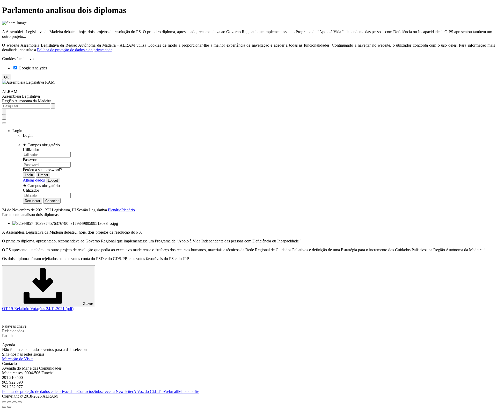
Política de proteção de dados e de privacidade (74, 50)
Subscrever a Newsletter (113, 391)
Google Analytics (32, 68)
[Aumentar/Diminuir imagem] (20, 402)
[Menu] (4, 123)
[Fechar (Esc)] (4, 402)
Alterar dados (34, 180)
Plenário (114, 210)
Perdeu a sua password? (42, 170)
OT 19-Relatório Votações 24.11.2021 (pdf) (38, 308)
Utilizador (31, 149)
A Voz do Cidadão (148, 391)
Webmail (171, 391)
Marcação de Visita (17, 359)
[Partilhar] (9, 402)
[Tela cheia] (14, 402)
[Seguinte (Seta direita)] (9, 407)
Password (31, 159)
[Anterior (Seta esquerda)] (4, 407)
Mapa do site (188, 391)
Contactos (85, 391)
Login (28, 135)
